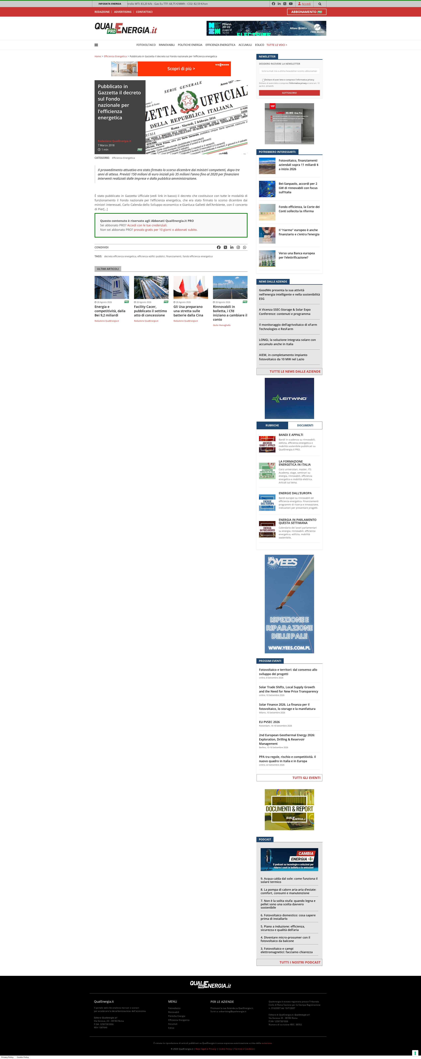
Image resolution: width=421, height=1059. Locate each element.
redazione (267, 1043)
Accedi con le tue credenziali (147, 225)
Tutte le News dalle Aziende (295, 371)
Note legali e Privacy (206, 1048)
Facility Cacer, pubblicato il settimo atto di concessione (150, 311)
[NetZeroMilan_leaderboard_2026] (266, 28)
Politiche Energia (190, 45)
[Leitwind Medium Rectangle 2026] (289, 398)
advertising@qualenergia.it (232, 1011)
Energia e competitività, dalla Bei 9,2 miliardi (110, 311)
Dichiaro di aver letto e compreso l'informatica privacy (289, 79)
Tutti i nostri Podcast (300, 962)
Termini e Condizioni (244, 1048)
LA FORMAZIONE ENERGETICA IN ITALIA (295, 463)
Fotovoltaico (146, 45)
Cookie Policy (225, 1048)
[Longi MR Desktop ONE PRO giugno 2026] (289, 123)
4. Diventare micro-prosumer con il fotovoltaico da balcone (285, 939)
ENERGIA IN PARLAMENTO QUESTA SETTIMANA (297, 521)
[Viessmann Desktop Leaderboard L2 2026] (171, 68)
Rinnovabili (167, 45)
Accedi (306, 4)
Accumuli (245, 45)
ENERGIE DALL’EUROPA (295, 493)
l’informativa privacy (298, 83)
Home (98, 56)
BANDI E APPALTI (291, 434)
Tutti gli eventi (307, 777)
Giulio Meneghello (222, 325)
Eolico (259, 45)
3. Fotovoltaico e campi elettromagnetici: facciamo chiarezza (287, 950)
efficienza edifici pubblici (151, 256)
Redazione (102, 12)
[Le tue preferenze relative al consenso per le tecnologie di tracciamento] (415, 1053)
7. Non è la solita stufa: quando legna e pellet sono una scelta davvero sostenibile (288, 904)
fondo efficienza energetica (198, 256)
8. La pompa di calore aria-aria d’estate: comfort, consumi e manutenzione (288, 891)
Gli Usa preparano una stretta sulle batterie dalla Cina (188, 311)
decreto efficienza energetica (120, 256)
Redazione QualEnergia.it (114, 141)
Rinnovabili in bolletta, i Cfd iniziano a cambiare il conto (230, 313)
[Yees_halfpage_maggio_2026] (289, 603)
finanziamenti (173, 256)
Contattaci (144, 12)
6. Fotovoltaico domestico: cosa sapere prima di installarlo (288, 917)
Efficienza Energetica (220, 45)
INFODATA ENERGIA (110, 3)
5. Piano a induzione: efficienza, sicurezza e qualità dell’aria (283, 928)
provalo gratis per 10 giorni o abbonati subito (165, 230)
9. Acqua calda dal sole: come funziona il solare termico (289, 880)
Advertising (123, 12)
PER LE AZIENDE (222, 1002)
